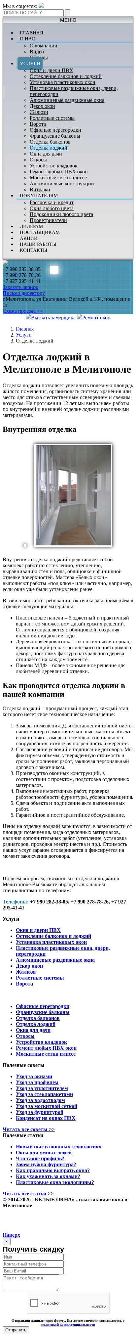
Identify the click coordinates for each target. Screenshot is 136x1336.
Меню (68, 20)
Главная (25, 329)
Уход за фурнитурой (39, 1112)
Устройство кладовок (54, 165)
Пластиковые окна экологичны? (55, 1182)
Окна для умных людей (44, 1152)
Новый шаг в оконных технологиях (58, 1146)
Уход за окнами (34, 1076)
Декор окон (42, 106)
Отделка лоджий (48, 148)
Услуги (30, 63)
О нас (27, 38)
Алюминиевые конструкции (62, 183)
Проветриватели (48, 220)
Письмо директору (24, 293)
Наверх (11, 1235)
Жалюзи (39, 112)
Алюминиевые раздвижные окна (67, 100)
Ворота (38, 124)
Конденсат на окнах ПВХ (46, 1118)
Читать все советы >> (29, 1129)
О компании (43, 45)
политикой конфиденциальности (68, 1324)
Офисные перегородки (55, 130)
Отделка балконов (50, 142)
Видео (37, 51)
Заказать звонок (20, 287)
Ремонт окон (96, 317)
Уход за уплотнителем (42, 1088)
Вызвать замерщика (53, 317)
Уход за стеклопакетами (44, 1094)
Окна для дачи (46, 154)
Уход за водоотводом (40, 1100)
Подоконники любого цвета (61, 214)
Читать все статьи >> (28, 1193)
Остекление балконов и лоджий (66, 76)
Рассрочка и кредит (52, 202)
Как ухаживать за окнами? (48, 1176)
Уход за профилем (37, 1082)
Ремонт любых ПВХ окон (59, 171)
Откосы (38, 159)
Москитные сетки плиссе (58, 177)
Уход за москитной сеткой (46, 1106)
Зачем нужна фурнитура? (46, 1164)
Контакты (33, 250)
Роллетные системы (52, 118)
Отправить (15, 1329)
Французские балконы (55, 136)
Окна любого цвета (52, 208)
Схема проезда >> (23, 311)
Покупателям (39, 195)
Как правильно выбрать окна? (53, 1170)
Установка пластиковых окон (62, 82)
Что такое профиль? (40, 1158)
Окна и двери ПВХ (51, 70)
